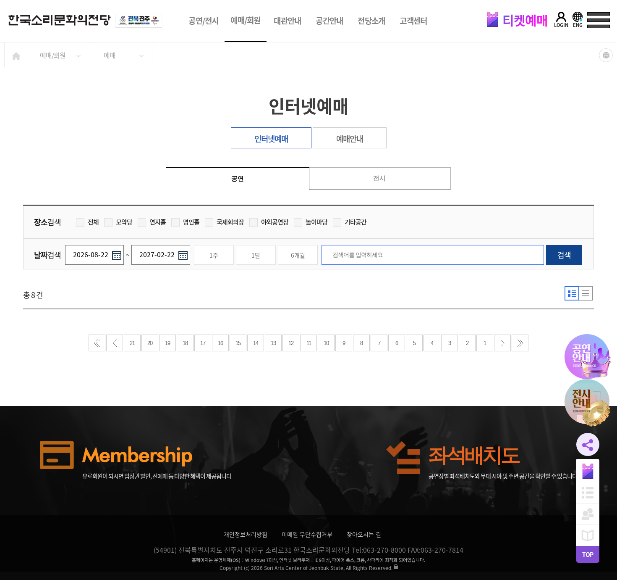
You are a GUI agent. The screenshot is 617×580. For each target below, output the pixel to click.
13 (273, 343)
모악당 (124, 222)
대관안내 (287, 20)
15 (238, 343)
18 (185, 343)
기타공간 (355, 222)
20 (149, 343)
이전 (114, 343)
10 (326, 343)
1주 (213, 255)
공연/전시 (203, 20)
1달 (255, 255)
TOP (587, 554)
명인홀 (191, 222)
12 (290, 343)
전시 (379, 178)
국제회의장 (230, 222)
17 (202, 343)
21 (132, 343)
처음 (97, 343)
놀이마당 (316, 222)
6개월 (298, 255)
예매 (109, 55)
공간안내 (329, 20)
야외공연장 (274, 222)
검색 (564, 255)
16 (220, 343)
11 (308, 343)
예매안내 (349, 139)
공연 (237, 178)
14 (255, 343)
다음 (502, 343)
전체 (93, 222)
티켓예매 (524, 20)
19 (167, 343)
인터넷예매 (271, 139)
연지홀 (157, 222)
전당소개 (371, 20)
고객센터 (413, 20)
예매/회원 (245, 20)
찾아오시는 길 (364, 534)
